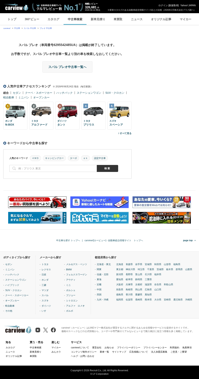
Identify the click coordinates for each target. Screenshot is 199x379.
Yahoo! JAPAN (188, 5)
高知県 (148, 294)
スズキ (45, 300)
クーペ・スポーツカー (38, 92)
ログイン (163, 5)
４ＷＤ (35, 158)
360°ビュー (32, 19)
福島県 (176, 264)
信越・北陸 (102, 274)
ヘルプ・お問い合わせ (82, 356)
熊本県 (148, 299)
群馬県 (179, 269)
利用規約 (174, 347)
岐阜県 (129, 279)
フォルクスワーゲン (76, 274)
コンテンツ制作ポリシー (84, 351)
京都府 (138, 284)
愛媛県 (138, 294)
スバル (45, 295)
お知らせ (109, 347)
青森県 (129, 264)
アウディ (70, 279)
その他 (8, 311)
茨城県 (160, 269)
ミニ (68, 285)
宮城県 (148, 264)
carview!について (80, 347)
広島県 (148, 289)
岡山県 (138, 289)
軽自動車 (8, 97)
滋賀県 (148, 284)
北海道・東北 (104, 264)
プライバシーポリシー (128, 347)
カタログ (53, 19)
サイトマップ (119, 351)
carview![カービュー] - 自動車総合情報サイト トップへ (114, 240)
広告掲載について (138, 351)
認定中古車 (100, 158)
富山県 (138, 274)
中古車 (17, 28)
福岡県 (119, 299)
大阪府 (119, 284)
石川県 (148, 274)
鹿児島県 (178, 299)
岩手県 (138, 264)
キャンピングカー (54, 158)
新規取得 (173, 5)
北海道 (119, 264)
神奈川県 (130, 269)
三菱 (44, 285)
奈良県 (157, 284)
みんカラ (56, 351)
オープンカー (41, 97)
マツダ (45, 290)
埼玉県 (141, 269)
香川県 (129, 294)
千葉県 (150, 269)
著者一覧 (104, 351)
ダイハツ (46, 305)
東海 (99, 279)
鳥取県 (119, 289)
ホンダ (45, 279)
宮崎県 (167, 299)
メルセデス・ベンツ (76, 264)
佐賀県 (129, 299)
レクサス (46, 269)
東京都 (119, 269)
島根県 (129, 289)
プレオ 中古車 (46, 28)
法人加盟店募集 (159, 351)
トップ (12, 19)
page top (188, 240)
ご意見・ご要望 (178, 351)
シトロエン (72, 300)
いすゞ (45, 311)
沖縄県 (188, 299)
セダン (17, 92)
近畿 (99, 284)
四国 (99, 294)
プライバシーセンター (155, 347)
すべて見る (126, 133)
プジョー (70, 295)
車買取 (118, 19)
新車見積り (98, 19)
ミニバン (23, 97)
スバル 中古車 (30, 28)
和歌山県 (168, 284)
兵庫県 (129, 284)
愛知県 (119, 279)
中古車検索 (75, 19)
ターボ (73, 158)
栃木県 (169, 269)
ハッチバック (64, 92)
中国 (99, 289)
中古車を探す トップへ (68, 240)
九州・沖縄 (102, 299)
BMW (69, 269)
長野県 (129, 274)
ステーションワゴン (89, 92)
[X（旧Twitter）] (45, 330)
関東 (99, 269)
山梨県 (188, 269)
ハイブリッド (12, 285)
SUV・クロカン (114, 92)
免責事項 (187, 347)
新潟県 (119, 274)
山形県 (167, 264)
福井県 (157, 274)
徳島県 (119, 294)
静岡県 (138, 279)
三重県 (148, 279)
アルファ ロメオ (75, 305)
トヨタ (45, 264)
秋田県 (157, 264)
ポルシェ (70, 290)
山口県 (157, 289)
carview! (6, 28)
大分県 (157, 299)
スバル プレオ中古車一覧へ (67, 67)
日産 (44, 274)
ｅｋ (85, 158)
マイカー (185, 19)
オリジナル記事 (161, 19)
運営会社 (96, 347)
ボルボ (69, 311)
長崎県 (138, 299)
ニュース (137, 19)
